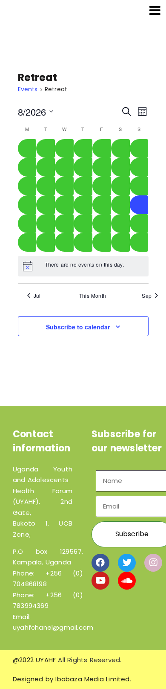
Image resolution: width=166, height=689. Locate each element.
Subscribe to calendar (78, 327)
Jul (37, 295)
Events (28, 89)
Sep (147, 295)
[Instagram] (153, 563)
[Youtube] (100, 581)
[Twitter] (127, 563)
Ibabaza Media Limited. (93, 678)
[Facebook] (100, 563)
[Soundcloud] (127, 581)
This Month (92, 295)
